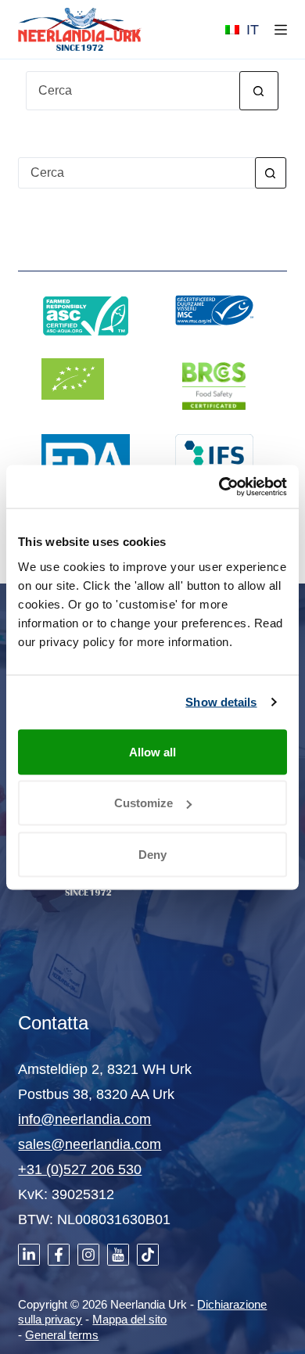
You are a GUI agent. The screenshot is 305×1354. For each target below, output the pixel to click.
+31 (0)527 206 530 (80, 1169)
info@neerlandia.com (84, 1119)
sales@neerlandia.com (89, 1144)
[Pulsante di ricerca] (258, 90)
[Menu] (280, 29)
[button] (242, 30)
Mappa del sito (129, 1319)
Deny (152, 853)
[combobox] (136, 173)
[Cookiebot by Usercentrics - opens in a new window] (219, 486)
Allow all (152, 751)
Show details (221, 702)
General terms (62, 1334)
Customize (143, 803)
